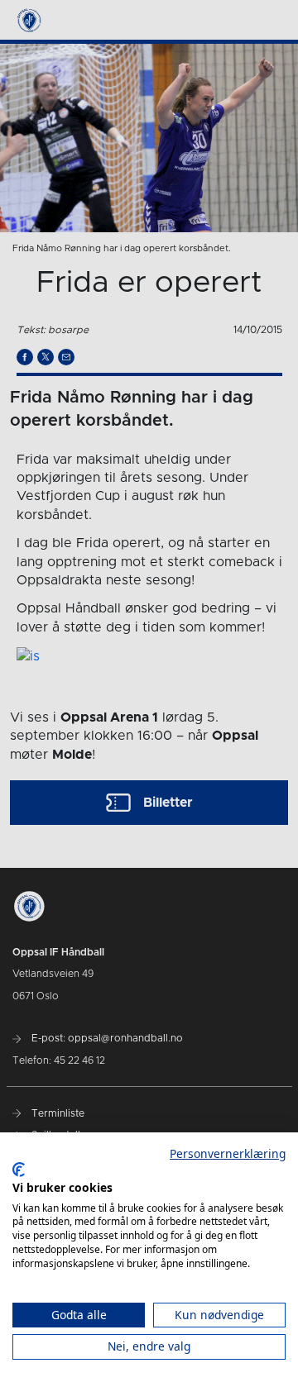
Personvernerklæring (228, 1153)
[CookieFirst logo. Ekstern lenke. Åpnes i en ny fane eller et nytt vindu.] (18, 1169)
